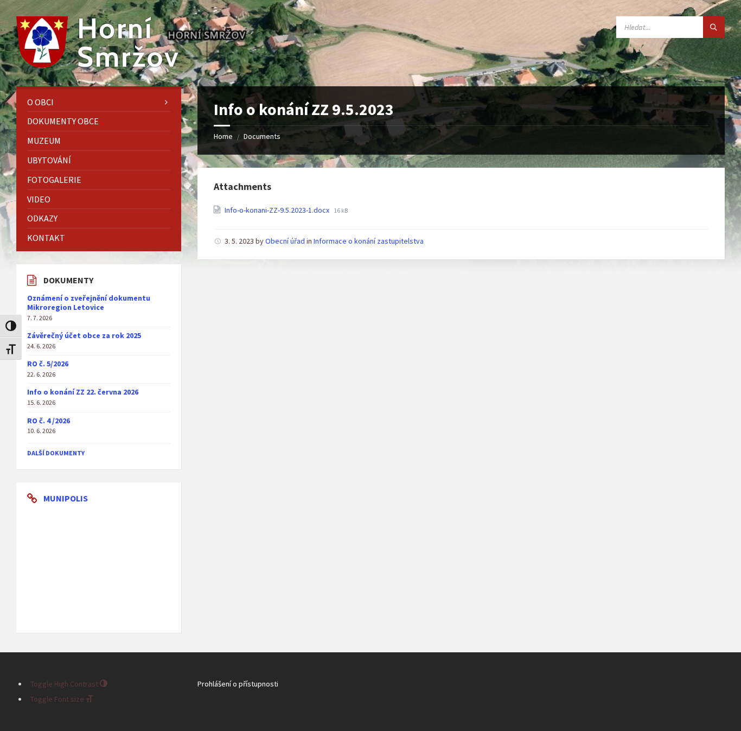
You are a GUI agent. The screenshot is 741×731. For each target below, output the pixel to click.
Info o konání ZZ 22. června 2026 (82, 392)
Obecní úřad (285, 241)
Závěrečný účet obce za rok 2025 (84, 335)
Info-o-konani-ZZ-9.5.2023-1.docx (278, 210)
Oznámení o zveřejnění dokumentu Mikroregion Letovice (88, 302)
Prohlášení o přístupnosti (237, 684)
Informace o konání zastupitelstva (369, 241)
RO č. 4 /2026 (48, 420)
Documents (262, 136)
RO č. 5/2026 (47, 363)
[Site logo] (97, 64)
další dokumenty (56, 453)
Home (223, 136)
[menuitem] (98, 102)
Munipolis (65, 498)
